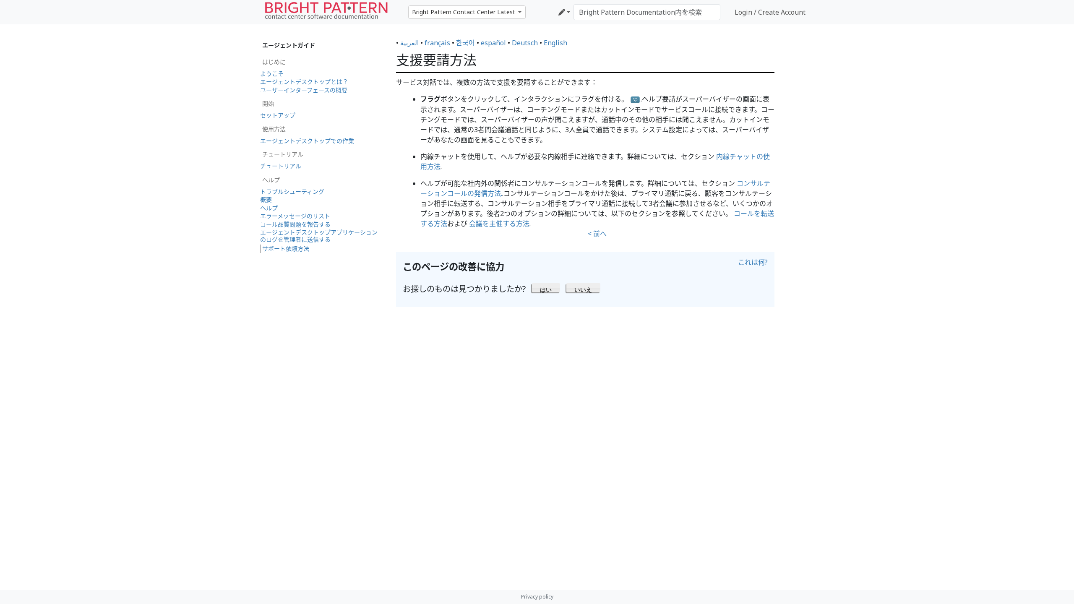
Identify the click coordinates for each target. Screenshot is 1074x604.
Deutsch (525, 42)
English (555, 42)
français (437, 42)
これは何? (753, 262)
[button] (546, 287)
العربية (409, 42)
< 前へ (597, 233)
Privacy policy (537, 596)
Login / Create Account (770, 12)
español (493, 42)
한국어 (465, 42)
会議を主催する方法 (499, 223)
